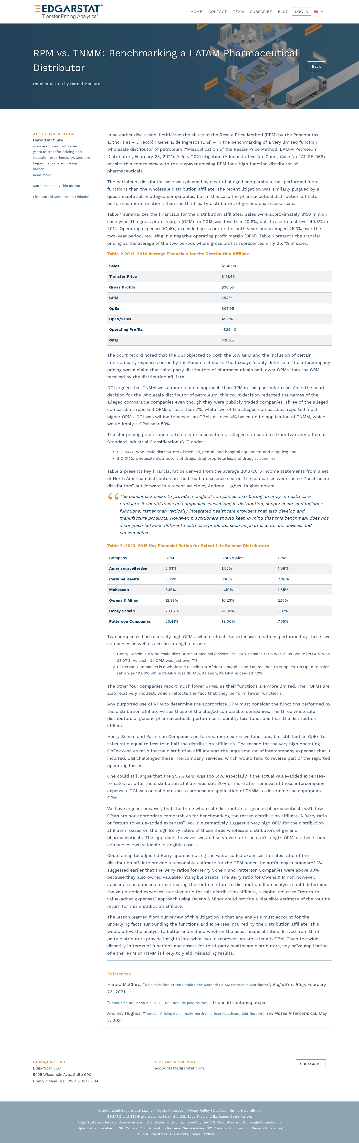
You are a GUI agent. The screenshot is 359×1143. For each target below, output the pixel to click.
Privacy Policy (198, 1110)
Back (316, 66)
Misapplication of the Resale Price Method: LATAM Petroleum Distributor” (207, 985)
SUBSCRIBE (311, 1063)
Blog (283, 11)
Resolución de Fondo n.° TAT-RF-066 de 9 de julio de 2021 (159, 1003)
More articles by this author (57, 186)
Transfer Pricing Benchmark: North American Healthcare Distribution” (204, 1013)
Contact (217, 11)
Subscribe (261, 11)
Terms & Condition (245, 1110)
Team (238, 11)
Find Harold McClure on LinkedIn (61, 197)
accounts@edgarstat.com (179, 1068)
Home (196, 11)
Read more (42, 175)
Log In (301, 11)
